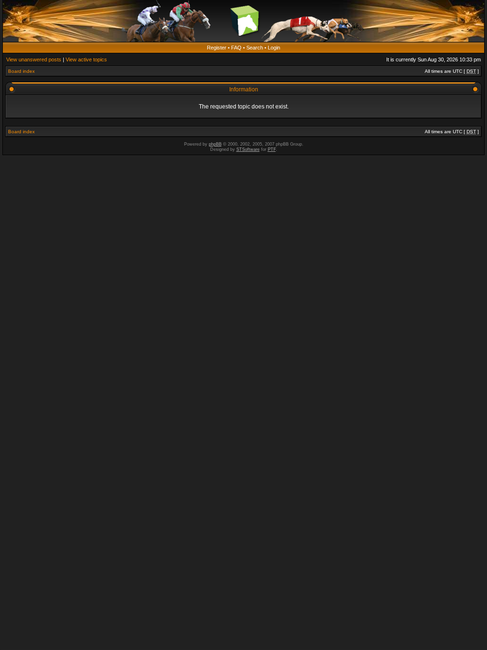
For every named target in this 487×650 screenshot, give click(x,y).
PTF (272, 149)
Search (254, 47)
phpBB (215, 144)
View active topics (86, 59)
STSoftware (248, 149)
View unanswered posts (33, 59)
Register (216, 47)
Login (274, 47)
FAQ (236, 47)
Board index (21, 71)
